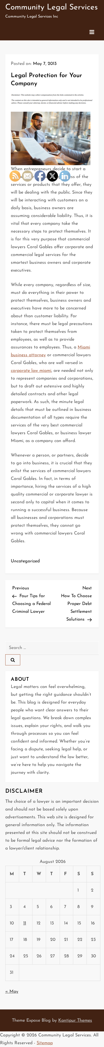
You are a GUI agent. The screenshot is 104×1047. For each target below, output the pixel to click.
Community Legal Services (51, 7)
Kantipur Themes (75, 1020)
